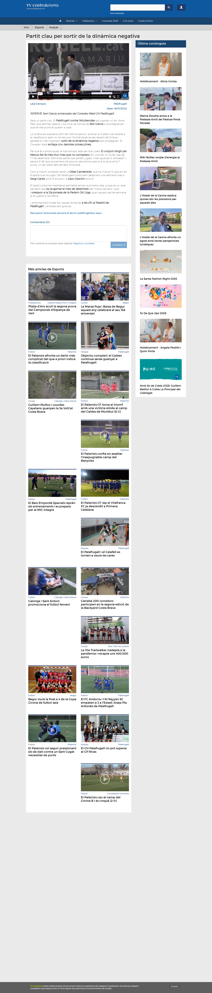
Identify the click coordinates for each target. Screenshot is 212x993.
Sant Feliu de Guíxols (118, 646)
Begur (126, 303)
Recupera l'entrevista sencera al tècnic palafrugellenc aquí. (66, 213)
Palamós (72, 352)
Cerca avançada (117, 13)
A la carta (128, 21)
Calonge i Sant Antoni (65, 401)
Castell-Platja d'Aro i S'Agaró (62, 303)
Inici (26, 27)
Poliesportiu (34, 303)
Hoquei (53, 27)
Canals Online (145, 21)
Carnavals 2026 (110, 21)
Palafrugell (120, 103)
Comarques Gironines (118, 793)
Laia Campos (38, 103)
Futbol (31, 352)
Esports (39, 27)
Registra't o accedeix (83, 243)
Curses (84, 303)
